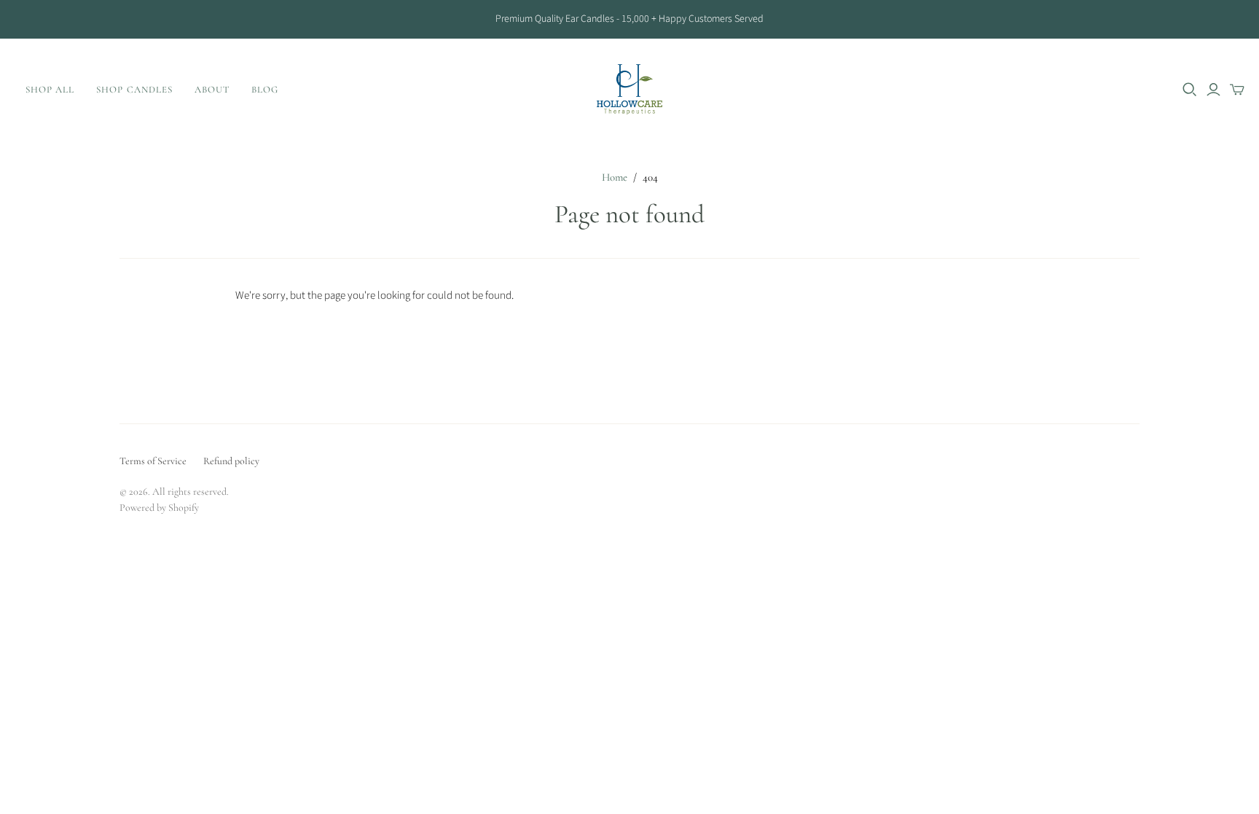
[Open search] (1189, 89)
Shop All (50, 89)
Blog (264, 89)
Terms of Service (153, 461)
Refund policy (231, 461)
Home (614, 177)
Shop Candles (134, 89)
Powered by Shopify (159, 507)
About (212, 89)
